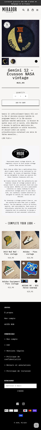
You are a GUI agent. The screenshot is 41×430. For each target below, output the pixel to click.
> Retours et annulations (17, 365)
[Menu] (37, 9)
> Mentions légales (14, 351)
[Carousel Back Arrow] (4, 61)
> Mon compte (10, 339)
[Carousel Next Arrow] (36, 61)
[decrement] (15, 96)
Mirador (24, 423)
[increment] (25, 96)
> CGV (7, 345)
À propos (8, 313)
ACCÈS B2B (9, 324)
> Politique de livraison (17, 371)
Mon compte (9, 319)
